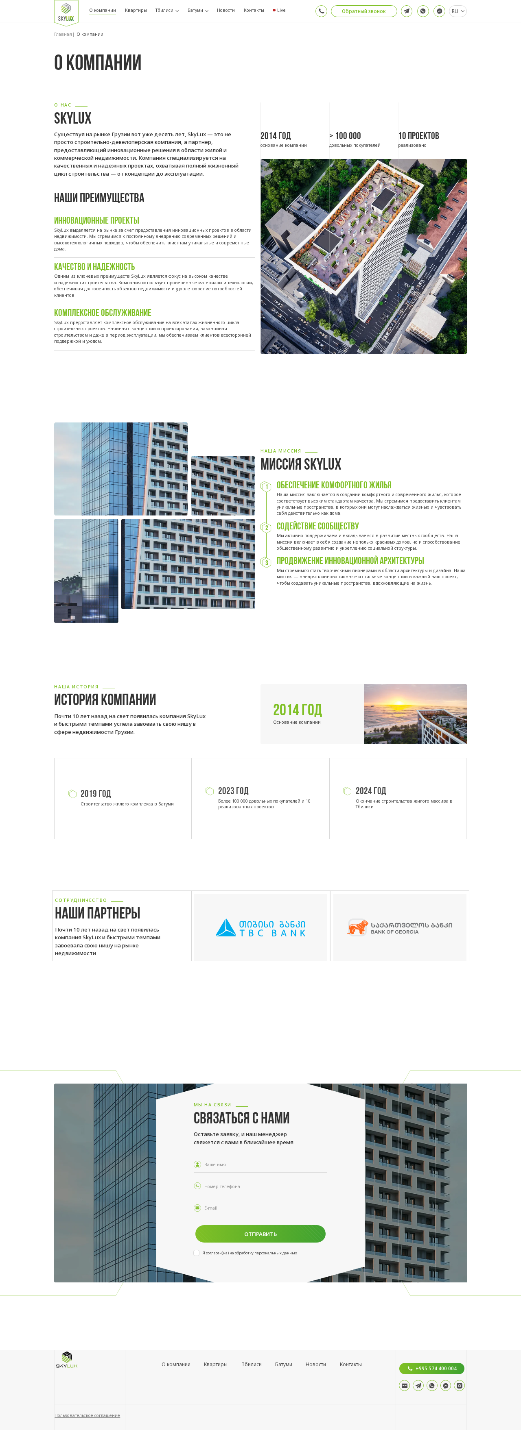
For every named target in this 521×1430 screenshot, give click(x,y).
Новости (226, 10)
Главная (63, 34)
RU (455, 11)
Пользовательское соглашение (87, 1415)
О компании (102, 10)
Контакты (254, 10)
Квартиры (136, 10)
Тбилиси (164, 10)
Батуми (195, 10)
